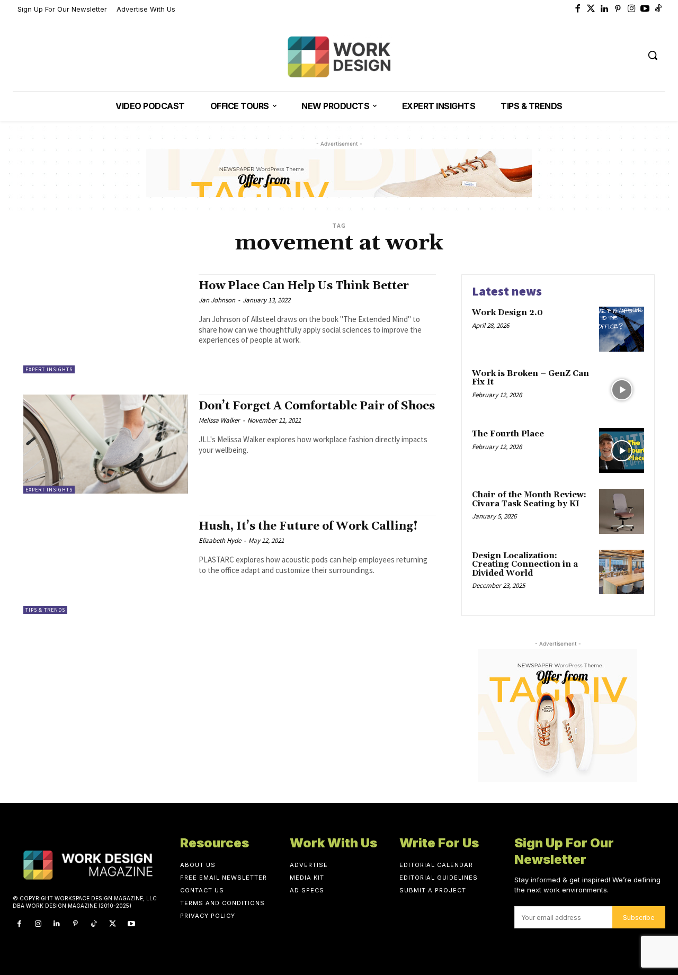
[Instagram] (632, 9)
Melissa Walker (219, 420)
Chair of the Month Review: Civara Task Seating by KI (529, 499)
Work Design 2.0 (507, 313)
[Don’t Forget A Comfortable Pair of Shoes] (105, 444)
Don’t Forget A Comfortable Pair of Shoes (317, 406)
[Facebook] (578, 9)
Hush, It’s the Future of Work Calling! (308, 526)
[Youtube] (645, 9)
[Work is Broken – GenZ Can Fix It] (621, 390)
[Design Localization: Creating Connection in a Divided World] (621, 572)
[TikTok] (94, 924)
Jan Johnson (217, 300)
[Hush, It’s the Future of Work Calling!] (105, 564)
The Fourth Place (508, 434)
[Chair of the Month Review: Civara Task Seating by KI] (621, 511)
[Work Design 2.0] (621, 329)
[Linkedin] (605, 9)
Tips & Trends (45, 609)
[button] (652, 55)
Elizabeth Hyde (220, 540)
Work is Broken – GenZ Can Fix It (530, 378)
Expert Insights (49, 369)
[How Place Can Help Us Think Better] (105, 323)
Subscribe (639, 918)
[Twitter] (591, 9)
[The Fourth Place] (621, 450)
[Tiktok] (659, 9)
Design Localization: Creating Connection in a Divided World (525, 564)
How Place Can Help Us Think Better (304, 286)
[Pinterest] (618, 9)
